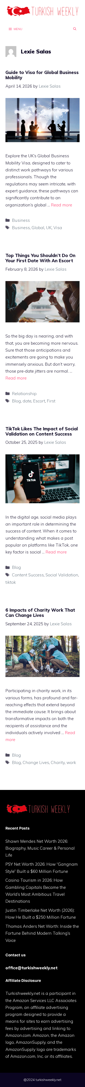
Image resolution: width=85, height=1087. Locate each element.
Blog (16, 401)
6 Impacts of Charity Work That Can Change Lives (40, 612)
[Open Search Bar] (75, 28)
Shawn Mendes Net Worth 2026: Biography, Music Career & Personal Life (40, 848)
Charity (58, 762)
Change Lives (36, 762)
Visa (57, 227)
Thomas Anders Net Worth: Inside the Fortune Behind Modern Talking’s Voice (42, 933)
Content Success (28, 574)
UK (49, 227)
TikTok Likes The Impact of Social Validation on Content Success (41, 431)
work (71, 762)
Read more (61, 204)
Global (38, 227)
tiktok (10, 582)
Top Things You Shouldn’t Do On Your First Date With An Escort (40, 258)
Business (21, 220)
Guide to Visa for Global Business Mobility (42, 75)
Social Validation (62, 574)
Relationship (24, 393)
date (27, 401)
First (51, 401)
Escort (39, 401)
